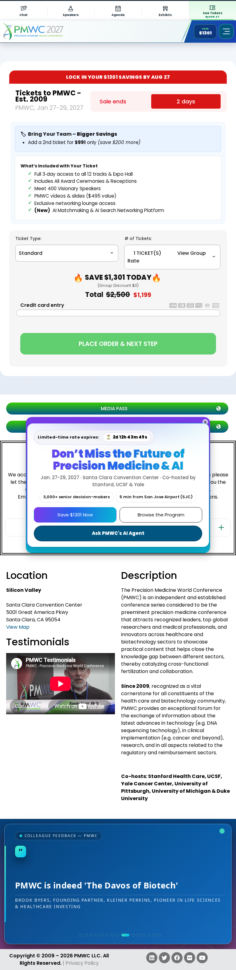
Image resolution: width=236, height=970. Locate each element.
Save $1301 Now (75, 514)
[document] (118, 485)
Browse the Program (161, 514)
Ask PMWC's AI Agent (118, 533)
